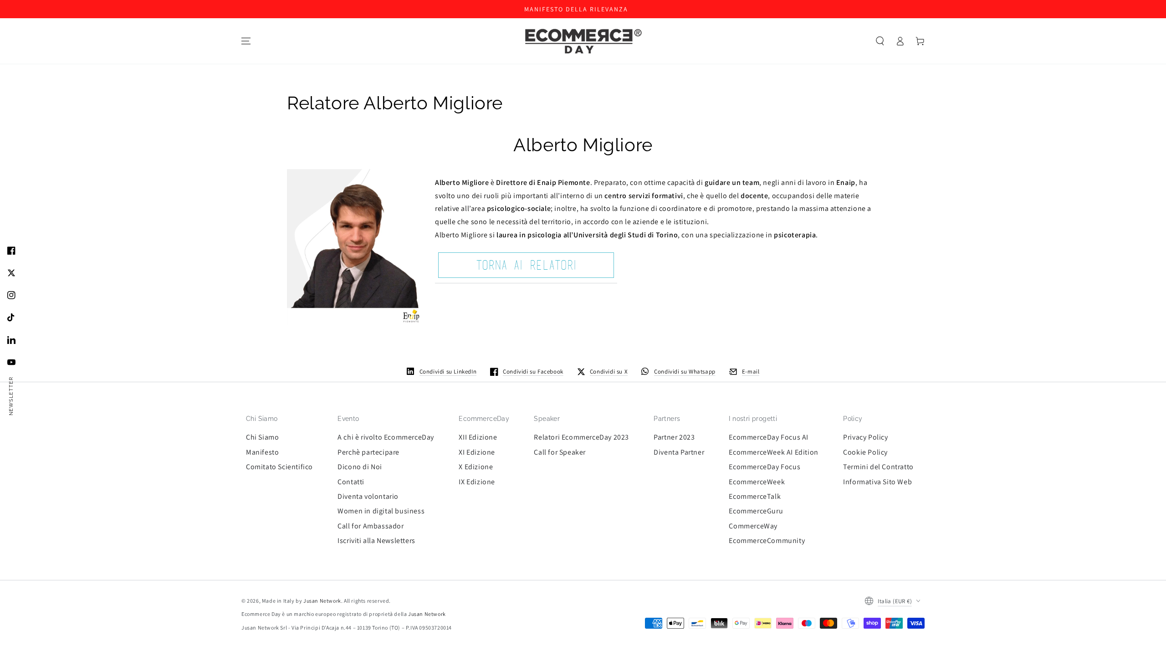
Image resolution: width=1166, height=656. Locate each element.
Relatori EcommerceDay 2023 (581, 437)
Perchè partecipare (368, 452)
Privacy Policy (865, 437)
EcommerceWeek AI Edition (773, 452)
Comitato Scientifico (279, 467)
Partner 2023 (674, 437)
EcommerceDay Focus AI (768, 437)
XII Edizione (478, 437)
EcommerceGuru (756, 511)
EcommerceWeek (757, 482)
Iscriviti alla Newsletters (376, 540)
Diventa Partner (679, 452)
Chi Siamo (262, 437)
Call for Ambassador (371, 526)
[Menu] (246, 41)
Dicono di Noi (360, 467)
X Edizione (476, 467)
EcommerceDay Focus (764, 467)
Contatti (351, 482)
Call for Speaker (560, 452)
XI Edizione (477, 452)
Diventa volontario (368, 496)
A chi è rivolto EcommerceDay (386, 437)
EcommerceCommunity (767, 540)
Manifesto (262, 452)
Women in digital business (381, 511)
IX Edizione (477, 482)
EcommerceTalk (755, 496)
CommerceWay (753, 526)
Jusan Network (322, 600)
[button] (880, 41)
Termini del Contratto (878, 467)
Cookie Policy (865, 452)
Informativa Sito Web (877, 482)
